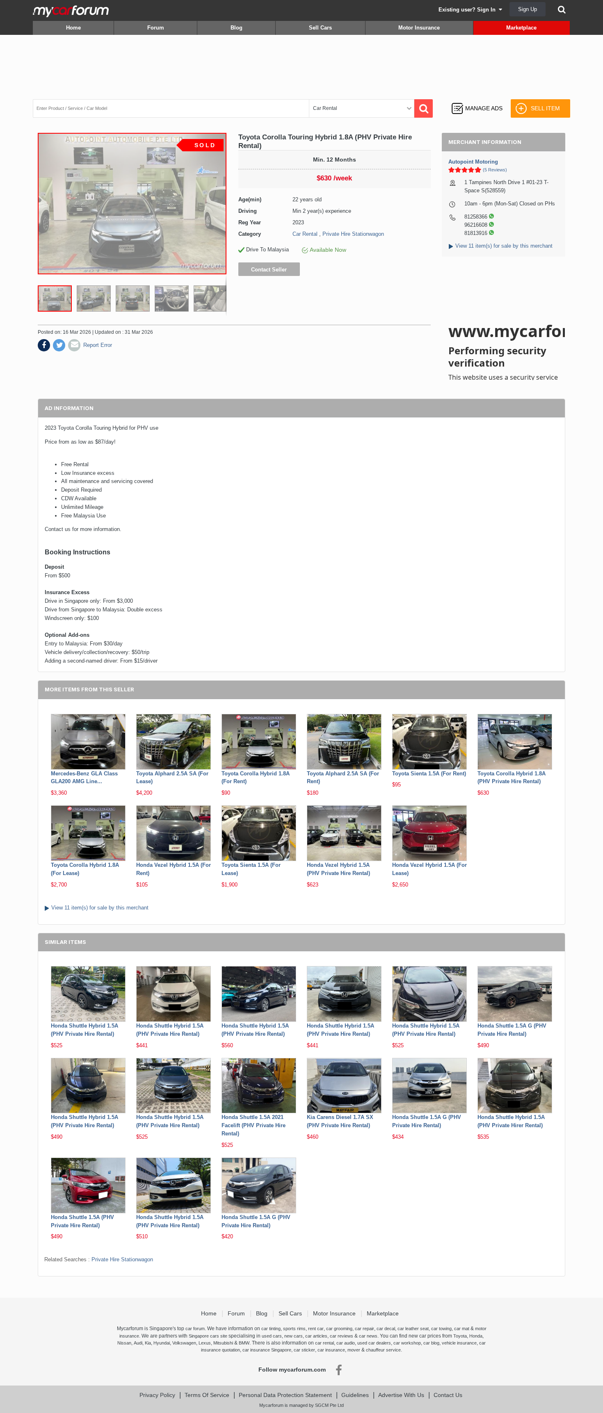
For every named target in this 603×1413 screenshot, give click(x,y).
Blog (236, 28)
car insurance (331, 1349)
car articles (316, 1335)
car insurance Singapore (266, 1349)
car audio (345, 1342)
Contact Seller (269, 270)
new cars (293, 1335)
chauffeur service (383, 1349)
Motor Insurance (419, 28)
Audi (138, 1342)
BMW (244, 1342)
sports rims (294, 1328)
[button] (96, 298)
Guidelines (355, 1395)
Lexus (205, 1342)
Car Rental (304, 234)
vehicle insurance (459, 1342)
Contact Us (448, 1395)
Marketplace (521, 28)
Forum (155, 28)
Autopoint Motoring (473, 162)
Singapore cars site (208, 1335)
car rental (324, 1342)
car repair (364, 1328)
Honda (475, 1335)
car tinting (271, 1328)
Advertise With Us (401, 1395)
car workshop (407, 1342)
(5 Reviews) (495, 169)
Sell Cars (320, 28)
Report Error (97, 345)
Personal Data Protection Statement (285, 1395)
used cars (272, 1335)
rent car (316, 1328)
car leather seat (413, 1328)
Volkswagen (184, 1342)
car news (368, 1335)
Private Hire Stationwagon (353, 234)
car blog (431, 1342)
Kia (148, 1342)
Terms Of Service (207, 1395)
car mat (461, 1328)
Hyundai (161, 1342)
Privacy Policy (157, 1395)
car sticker (304, 1349)
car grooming (339, 1328)
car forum (195, 1328)
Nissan (124, 1342)
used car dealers (374, 1342)
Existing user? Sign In (469, 10)
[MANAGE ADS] (476, 100)
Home (73, 28)
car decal (386, 1328)
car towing (441, 1328)
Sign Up (527, 9)
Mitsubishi (223, 1342)
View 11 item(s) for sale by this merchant (504, 246)
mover (353, 1349)
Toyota (460, 1335)
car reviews (341, 1335)
